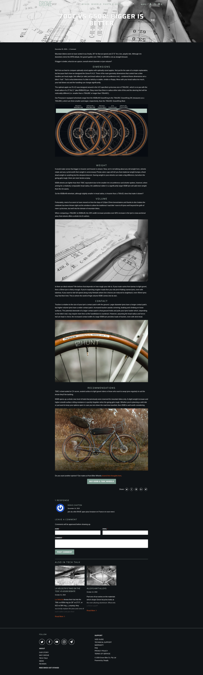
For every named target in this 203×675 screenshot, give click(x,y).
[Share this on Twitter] (126, 489)
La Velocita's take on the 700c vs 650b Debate (67, 590)
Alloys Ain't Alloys (96, 588)
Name (57, 529)
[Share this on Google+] (141, 489)
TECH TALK (43, 658)
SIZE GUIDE (99, 639)
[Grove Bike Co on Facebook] (50, 642)
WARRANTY (99, 645)
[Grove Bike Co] (50, 5)
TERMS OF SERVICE (102, 654)
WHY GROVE (44, 655)
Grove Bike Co (105, 657)
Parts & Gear (112, 4)
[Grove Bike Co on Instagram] (64, 642)
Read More (59, 616)
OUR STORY (44, 652)
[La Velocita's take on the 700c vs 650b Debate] (70, 576)
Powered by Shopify (101, 660)
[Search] (155, 4)
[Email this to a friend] (145, 489)
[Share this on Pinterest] (136, 489)
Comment (59, 538)
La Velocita (59, 599)
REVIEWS (42, 664)
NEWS (41, 661)
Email (105, 529)
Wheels (96, 4)
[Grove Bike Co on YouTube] (57, 642)
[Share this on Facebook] (131, 489)
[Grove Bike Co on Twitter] (42, 642)
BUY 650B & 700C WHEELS (101, 481)
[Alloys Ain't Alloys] (101, 576)
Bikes (86, 4)
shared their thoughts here (111, 476)
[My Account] (151, 4)
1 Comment (72, 49)
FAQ (96, 648)
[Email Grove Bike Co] (72, 642)
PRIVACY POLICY (101, 651)
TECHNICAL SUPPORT (103, 642)
